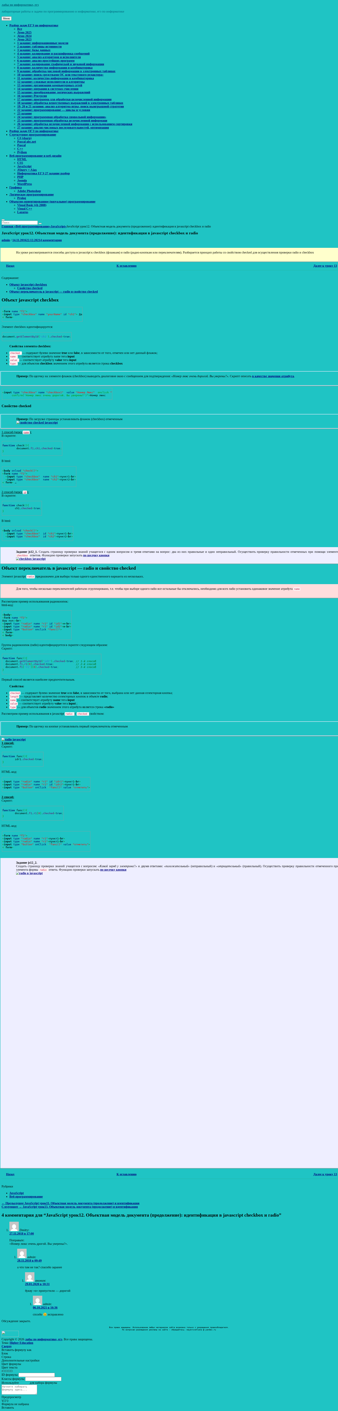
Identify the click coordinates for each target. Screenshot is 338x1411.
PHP (20, 177)
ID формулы (10, 1374)
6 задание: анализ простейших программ (46, 60)
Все (19, 29)
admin (6, 240)
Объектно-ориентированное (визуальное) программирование (52, 201)
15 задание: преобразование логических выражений (53, 92)
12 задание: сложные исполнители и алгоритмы (51, 81)
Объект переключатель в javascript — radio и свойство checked (53, 291)
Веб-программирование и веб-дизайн (35, 155)
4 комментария (51, 240)
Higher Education (21, 1342)
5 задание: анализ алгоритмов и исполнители (49, 57)
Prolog (21, 198)
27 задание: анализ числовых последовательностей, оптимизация (63, 127)
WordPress (24, 184)
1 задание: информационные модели (42, 43)
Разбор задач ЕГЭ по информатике (33, 25)
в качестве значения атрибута (273, 376)
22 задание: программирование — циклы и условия (53, 110)
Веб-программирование (33, 226)
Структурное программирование (32, 134)
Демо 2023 (24, 39)
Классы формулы (13, 1378)
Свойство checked (29, 288)
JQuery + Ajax (27, 169)
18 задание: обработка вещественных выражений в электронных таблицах (70, 103)
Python (22, 152)
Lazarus (22, 212)
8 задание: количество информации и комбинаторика (55, 67)
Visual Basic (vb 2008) (31, 205)
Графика (15, 187)
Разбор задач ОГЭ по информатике (33, 131)
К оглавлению (127, 265)
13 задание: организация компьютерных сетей (49, 85)
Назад (10, 265)
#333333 (7, 1371)
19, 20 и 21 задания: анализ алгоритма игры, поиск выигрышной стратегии (70, 106)
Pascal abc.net (26, 141)
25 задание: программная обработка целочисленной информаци (62, 120)
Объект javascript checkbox (28, 284)
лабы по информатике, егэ (20, 4)
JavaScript (24, 166)
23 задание (24, 113)
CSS (20, 162)
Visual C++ (24, 208)
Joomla (22, 180)
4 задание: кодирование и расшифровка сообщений (53, 53)
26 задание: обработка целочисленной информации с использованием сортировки (74, 124)
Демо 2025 (24, 32)
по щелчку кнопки (96, 555)
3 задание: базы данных (33, 50)
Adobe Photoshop (29, 191)
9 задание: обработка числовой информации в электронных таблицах (66, 71)
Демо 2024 (24, 36)
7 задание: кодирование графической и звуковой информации (60, 64)
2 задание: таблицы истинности (39, 46)
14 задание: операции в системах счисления (47, 88)
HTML (22, 159)
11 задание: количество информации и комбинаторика (55, 78)
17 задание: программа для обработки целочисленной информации (64, 99)
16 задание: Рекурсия (32, 95)
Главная (9, 226)
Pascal (21, 145)
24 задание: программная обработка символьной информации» (61, 117)
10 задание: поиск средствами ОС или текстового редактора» (60, 74)
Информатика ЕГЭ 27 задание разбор (43, 173)
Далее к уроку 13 (325, 265)
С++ (20, 148)
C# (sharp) (24, 138)
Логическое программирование (31, 194)
